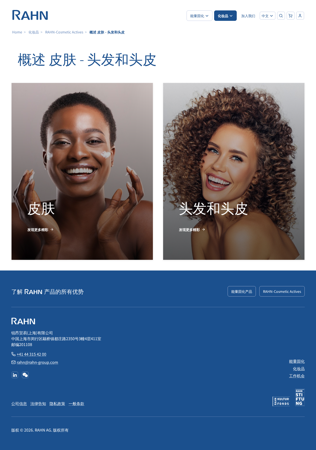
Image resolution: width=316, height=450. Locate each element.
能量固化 (297, 361)
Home (17, 32)
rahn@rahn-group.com (37, 362)
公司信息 (19, 403)
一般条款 (76, 403)
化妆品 (33, 32)
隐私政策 (57, 403)
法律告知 (38, 403)
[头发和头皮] (234, 171)
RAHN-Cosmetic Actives (64, 32)
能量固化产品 (241, 291)
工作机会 (297, 375)
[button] (267, 16)
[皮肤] (82, 171)
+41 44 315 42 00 (31, 354)
